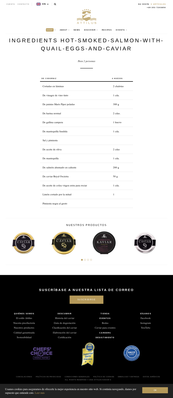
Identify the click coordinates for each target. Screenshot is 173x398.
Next (163, 241)
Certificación (64, 337)
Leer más (40, 392)
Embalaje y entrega (128, 377)
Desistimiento (105, 337)
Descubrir (65, 314)
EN (44, 4)
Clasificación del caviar (64, 327)
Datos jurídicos (151, 377)
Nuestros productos (24, 327)
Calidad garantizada (24, 332)
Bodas (105, 323)
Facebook (146, 318)
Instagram (145, 323)
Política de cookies (103, 377)
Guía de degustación (65, 323)
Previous (9, 241)
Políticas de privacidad (48, 377)
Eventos (105, 318)
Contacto (23, 4)
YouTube (145, 327)
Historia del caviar (64, 318)
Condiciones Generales (77, 377)
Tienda (105, 314)
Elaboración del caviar (65, 332)
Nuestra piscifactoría (24, 323)
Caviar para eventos (105, 327)
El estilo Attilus (24, 318)
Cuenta (10, 4)
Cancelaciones (24, 377)
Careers (105, 333)
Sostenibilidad (24, 337)
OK (155, 390)
